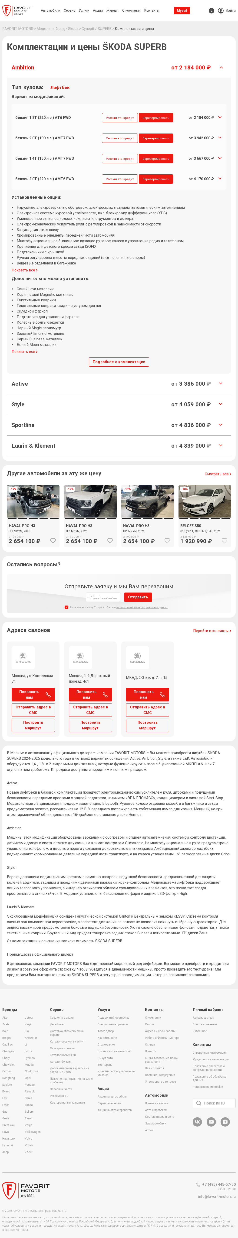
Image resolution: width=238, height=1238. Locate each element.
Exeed (6, 1091)
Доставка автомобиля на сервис (67, 1032)
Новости (150, 1051)
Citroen (7, 1071)
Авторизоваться (203, 1017)
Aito (4, 1017)
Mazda (29, 1064)
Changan (8, 1051)
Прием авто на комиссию (114, 1051)
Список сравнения (205, 1024)
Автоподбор (106, 1031)
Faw (4, 1098)
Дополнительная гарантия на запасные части (69, 1070)
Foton (6, 1105)
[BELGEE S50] (204, 532)
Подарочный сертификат (114, 1017)
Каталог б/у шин (61, 1061)
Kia (27, 1031)
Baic (5, 1031)
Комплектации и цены (160, 1116)
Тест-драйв (105, 1064)
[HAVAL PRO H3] (33, 532)
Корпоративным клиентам (67, 1102)
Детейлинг (57, 1024)
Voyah (29, 1145)
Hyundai (7, 1145)
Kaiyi (28, 1024)
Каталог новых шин (63, 1055)
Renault (30, 1091)
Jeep (5, 1152)
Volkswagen (33, 1132)
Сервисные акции (62, 1017)
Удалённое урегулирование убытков (116, 1073)
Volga (28, 1125)
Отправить (138, 597)
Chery (6, 1058)
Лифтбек (60, 87)
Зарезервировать (156, 118)
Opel (28, 1078)
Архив (149, 1130)
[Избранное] (53, 540)
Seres (28, 1098)
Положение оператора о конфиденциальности (209, 1068)
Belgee (6, 1037)
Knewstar (31, 1037)
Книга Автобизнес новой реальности (161, 1059)
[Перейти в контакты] (211, 10)
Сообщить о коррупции (160, 1075)
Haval (6, 1132)
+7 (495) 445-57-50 (219, 1184)
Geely (6, 1118)
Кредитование (107, 1037)
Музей (182, 11)
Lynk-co (30, 1058)
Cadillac (7, 1044)
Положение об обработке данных (209, 1078)
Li (26, 1044)
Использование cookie (208, 1086)
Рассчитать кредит (120, 118)
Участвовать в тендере (160, 1081)
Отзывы (150, 1044)
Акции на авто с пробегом (115, 1110)
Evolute (7, 1084)
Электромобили (155, 1123)
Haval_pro (8, 1138)
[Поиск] (199, 1103)
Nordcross (31, 1071)
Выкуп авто (105, 1058)
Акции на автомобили (112, 1096)
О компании (153, 1017)
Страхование (106, 1044)
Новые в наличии (156, 1103)
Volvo (28, 1138)
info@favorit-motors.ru (217, 1196)
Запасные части (61, 1089)
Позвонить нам (29, 695)
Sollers (29, 1111)
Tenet (28, 1118)
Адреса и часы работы (160, 1031)
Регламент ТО (59, 1096)
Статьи (149, 1024)
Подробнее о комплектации (119, 362)
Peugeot (30, 1084)
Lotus (28, 1051)
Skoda (29, 1105)
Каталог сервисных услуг (67, 1041)
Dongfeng (8, 1078)
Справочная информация (210, 1052)
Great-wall (8, 1125)
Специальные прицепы (113, 1024)
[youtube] (211, 1125)
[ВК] (197, 1125)
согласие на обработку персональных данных (142, 607)
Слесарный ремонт (62, 1048)
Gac (4, 1111)
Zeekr (28, 1152)
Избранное (200, 1031)
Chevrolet (8, 1064)
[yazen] (225, 1125)
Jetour (29, 1017)
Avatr (5, 1024)
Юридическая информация (211, 1059)
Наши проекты (154, 1068)
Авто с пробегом (156, 1110)
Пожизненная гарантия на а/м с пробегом (71, 1080)
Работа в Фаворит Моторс (162, 1037)
